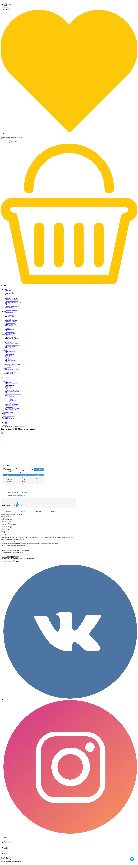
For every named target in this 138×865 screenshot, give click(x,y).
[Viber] (14, 557)
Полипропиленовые (11, 360)
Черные (11, 399)
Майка (8, 303)
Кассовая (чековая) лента (12, 345)
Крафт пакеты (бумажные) (12, 299)
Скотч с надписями (11, 330)
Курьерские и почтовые (12, 301)
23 (14, 505)
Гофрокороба (9, 319)
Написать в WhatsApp (14, 142)
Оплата (5, 3)
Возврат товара (7, 4)
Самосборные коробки (11, 320)
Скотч (4, 326)
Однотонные (12, 400)
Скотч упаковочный (11, 372)
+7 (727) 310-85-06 (5, 139)
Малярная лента (10, 332)
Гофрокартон (9, 325)
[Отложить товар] (31, 434)
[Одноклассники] (10, 557)
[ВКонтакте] (8, 557)
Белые (10, 398)
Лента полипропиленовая (9, 374)
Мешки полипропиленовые (13, 306)
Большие (11, 401)
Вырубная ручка (10, 293)
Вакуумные (9, 290)
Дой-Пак (8, 294)
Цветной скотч (10, 329)
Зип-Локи (8, 356)
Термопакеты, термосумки (12, 308)
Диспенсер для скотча (11, 333)
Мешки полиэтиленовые (12, 304)
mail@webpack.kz (13, 141)
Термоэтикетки (10, 342)
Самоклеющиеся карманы (12, 343)
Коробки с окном (10, 323)
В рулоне (11, 396)
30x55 (15, 502)
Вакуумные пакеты (11, 351)
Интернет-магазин (8, 853)
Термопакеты (9, 365)
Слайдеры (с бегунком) (12, 298)
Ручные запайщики (11, 336)
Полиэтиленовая (10, 312)
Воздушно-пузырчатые (12, 292)
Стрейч (8, 314)
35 (17, 505)
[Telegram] (18, 557)
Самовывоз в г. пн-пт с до (17, 492)
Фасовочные (9, 307)
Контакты (5, 7)
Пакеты (5, 289)
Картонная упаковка (8, 317)
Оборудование (7, 334)
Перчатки (8, 347)
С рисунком (12, 403)
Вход (2, 133)
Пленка (5, 311)
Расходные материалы (8, 341)
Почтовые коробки (11, 321)
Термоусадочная (10, 315)
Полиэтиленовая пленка (12, 369)
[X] (12, 557)
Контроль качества (5, 9)
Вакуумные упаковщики (12, 338)
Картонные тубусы (11, 324)
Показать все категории (9, 417)
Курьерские (9, 359)
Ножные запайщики (11, 337)
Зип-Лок (8, 297)
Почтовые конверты (11, 346)
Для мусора (9, 295)
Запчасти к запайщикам (12, 339)
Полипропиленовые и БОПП (13, 302)
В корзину (38, 469)
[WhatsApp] (16, 557)
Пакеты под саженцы (11, 310)
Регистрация (6, 133)
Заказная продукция (8, 348)
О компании (6, 1)
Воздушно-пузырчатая (11, 316)
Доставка (5, 5)
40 (21, 505)
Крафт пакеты (9, 358)
